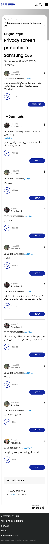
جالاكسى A (28, 78)
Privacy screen (15, 491)
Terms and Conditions (12, 521)
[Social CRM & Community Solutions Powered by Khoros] (38, 507)
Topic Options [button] (40, 26)
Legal (4, 531)
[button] (40, 73)
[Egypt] (8, 4)
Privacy (5, 526)
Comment (36, 104)
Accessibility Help (10, 516)
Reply (37, 160)
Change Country (9, 535)
